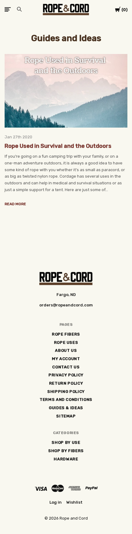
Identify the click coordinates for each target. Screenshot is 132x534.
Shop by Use (66, 442)
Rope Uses (66, 342)
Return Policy (66, 383)
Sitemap (66, 416)
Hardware (66, 459)
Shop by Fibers (66, 450)
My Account (66, 358)
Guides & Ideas (66, 407)
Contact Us (66, 367)
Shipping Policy (66, 391)
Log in (55, 502)
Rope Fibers (66, 334)
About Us (66, 350)
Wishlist (74, 502)
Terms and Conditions (66, 399)
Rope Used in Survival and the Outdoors (58, 146)
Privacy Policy (66, 375)
